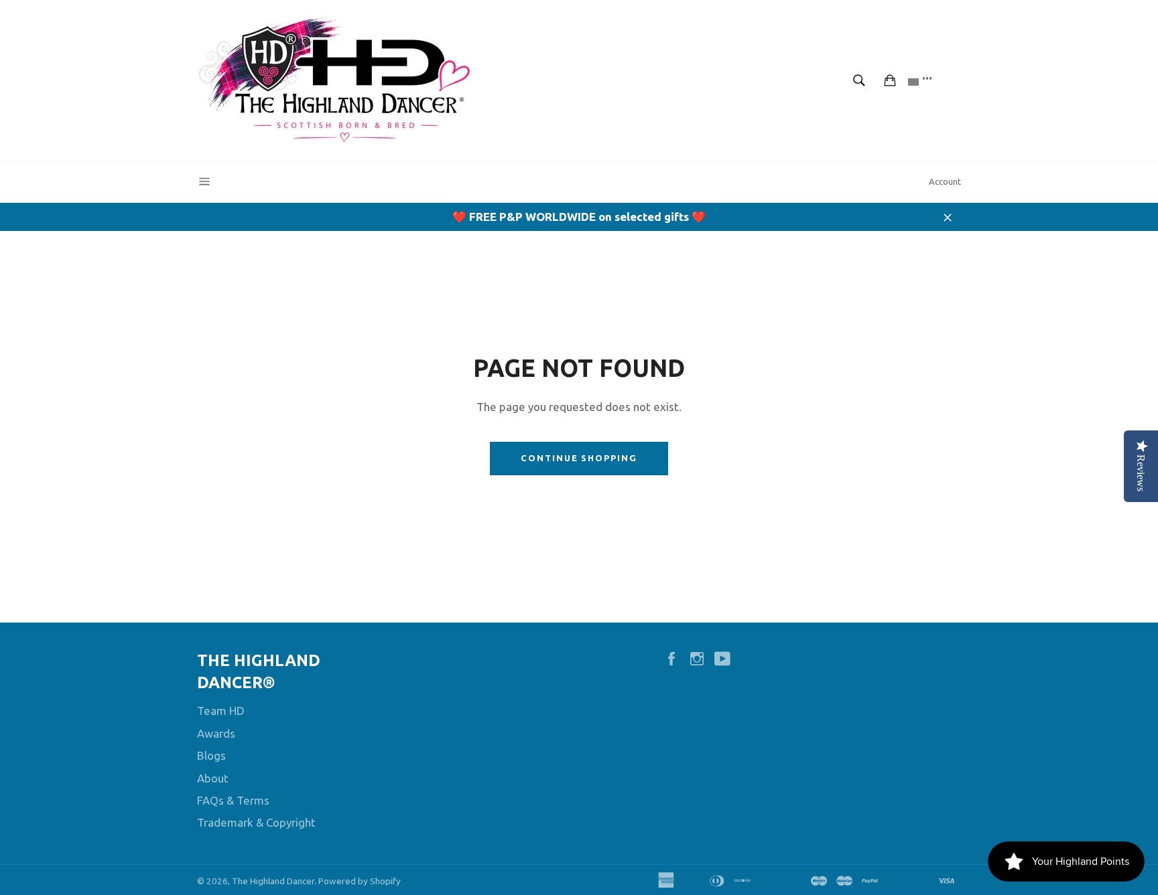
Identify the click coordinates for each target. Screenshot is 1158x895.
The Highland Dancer (273, 881)
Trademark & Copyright (256, 822)
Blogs (211, 755)
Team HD (221, 710)
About (213, 778)
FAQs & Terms (233, 800)
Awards (216, 733)
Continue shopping (579, 458)
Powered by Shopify (359, 881)
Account (945, 181)
